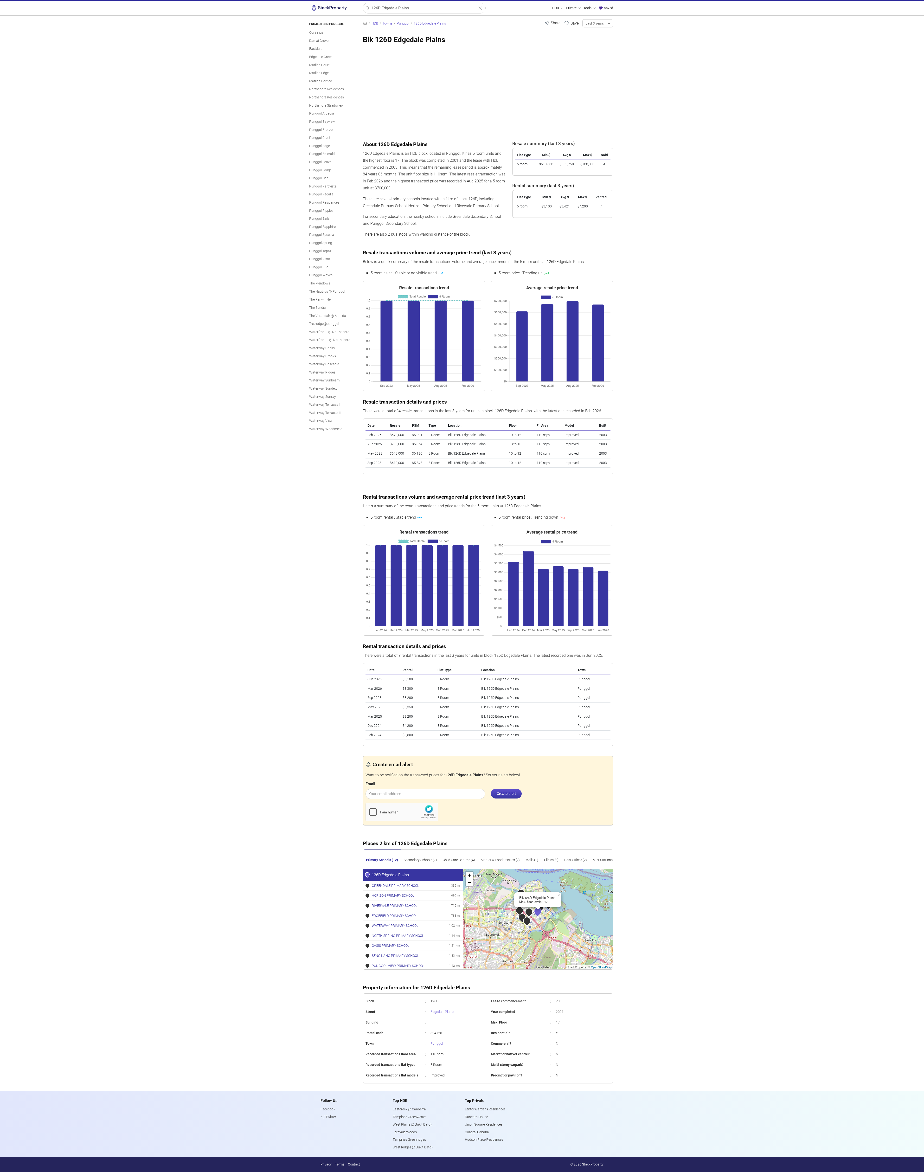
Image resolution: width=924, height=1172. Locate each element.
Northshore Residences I (327, 89)
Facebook (328, 1109)
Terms (339, 1164)
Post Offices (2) (575, 860)
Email (370, 784)
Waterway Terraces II (325, 413)
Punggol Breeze (321, 130)
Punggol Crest (319, 138)
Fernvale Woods (405, 1132)
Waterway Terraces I (324, 405)
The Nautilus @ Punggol (327, 292)
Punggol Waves (321, 275)
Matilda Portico (320, 81)
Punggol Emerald (322, 154)
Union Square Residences (483, 1124)
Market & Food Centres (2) (500, 860)
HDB (556, 8)
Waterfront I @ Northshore (329, 332)
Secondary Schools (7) (420, 860)
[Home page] (365, 23)
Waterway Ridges (322, 372)
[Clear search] (480, 8)
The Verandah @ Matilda (327, 316)
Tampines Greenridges (409, 1140)
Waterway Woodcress (325, 429)
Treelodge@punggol (324, 324)
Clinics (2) (551, 860)
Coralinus (316, 33)
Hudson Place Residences (484, 1140)
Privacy (326, 1164)
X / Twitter (328, 1117)
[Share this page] (552, 23)
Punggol (436, 1044)
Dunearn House (476, 1117)
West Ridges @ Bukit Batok (413, 1147)
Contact (354, 1164)
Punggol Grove (320, 162)
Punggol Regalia (321, 194)
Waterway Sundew (323, 388)
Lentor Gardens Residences (485, 1109)
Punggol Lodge (320, 170)
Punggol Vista (319, 259)
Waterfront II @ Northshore (329, 340)
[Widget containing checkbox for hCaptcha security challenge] (402, 812)
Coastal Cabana (477, 1132)
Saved (608, 8)
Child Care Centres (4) (459, 860)
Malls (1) (532, 860)
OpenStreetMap (601, 967)
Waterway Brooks (322, 356)
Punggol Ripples (321, 211)
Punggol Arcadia (321, 113)
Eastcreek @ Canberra (409, 1109)
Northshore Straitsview (326, 105)
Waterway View (321, 421)
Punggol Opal (319, 178)
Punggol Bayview (322, 122)
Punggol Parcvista (323, 186)
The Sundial (318, 308)
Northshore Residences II (327, 97)
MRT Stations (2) (605, 860)
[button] (541, 914)
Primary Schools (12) (382, 860)
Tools (588, 8)
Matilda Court (319, 65)
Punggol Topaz (320, 251)
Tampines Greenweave (409, 1117)
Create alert (506, 793)
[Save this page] (571, 23)
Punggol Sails (319, 219)
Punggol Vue (318, 267)
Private (571, 8)
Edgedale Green (321, 57)
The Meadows (319, 283)
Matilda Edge (319, 73)
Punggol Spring (320, 243)
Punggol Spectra (321, 235)
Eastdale (315, 49)
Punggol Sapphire (322, 227)
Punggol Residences (324, 202)
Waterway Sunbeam (324, 380)
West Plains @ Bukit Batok (412, 1124)
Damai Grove (318, 41)
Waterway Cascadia (324, 364)
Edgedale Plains (442, 1012)
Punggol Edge (319, 146)
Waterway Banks (322, 348)
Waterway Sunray (322, 397)
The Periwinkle (320, 299)
